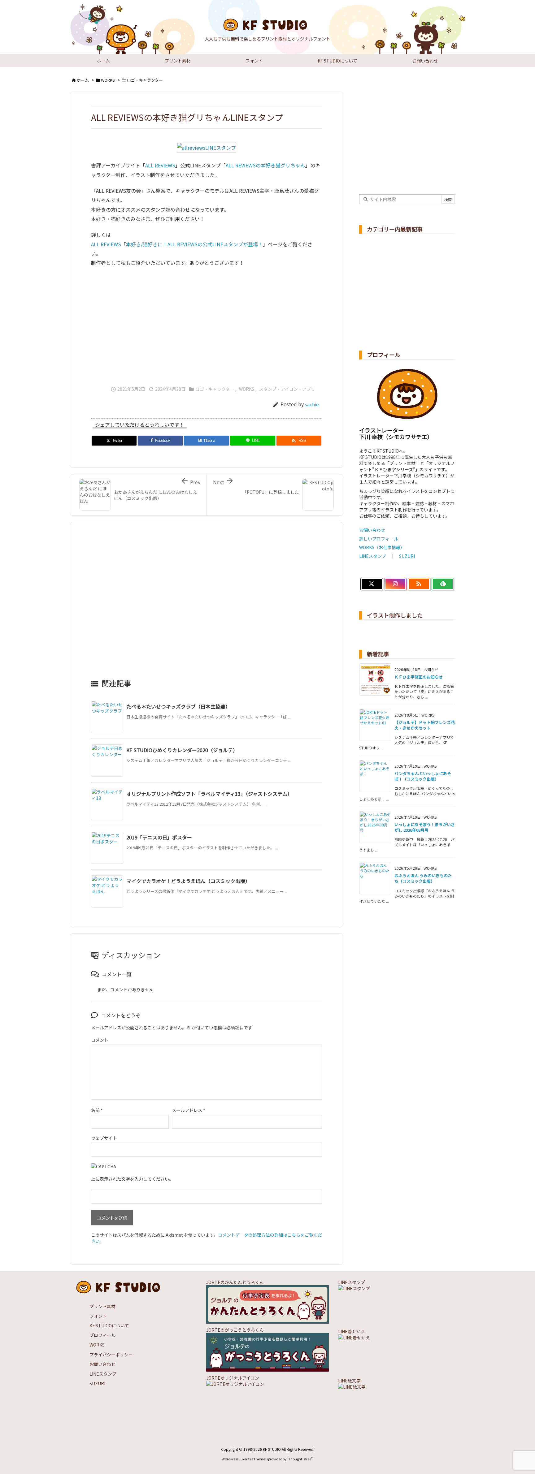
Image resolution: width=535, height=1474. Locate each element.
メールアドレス (188, 1110)
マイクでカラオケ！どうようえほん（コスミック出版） (188, 881)
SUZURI (407, 556)
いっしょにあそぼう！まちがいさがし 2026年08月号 (424, 827)
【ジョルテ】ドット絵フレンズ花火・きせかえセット (424, 725)
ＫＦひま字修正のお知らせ (418, 677)
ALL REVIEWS (160, 165)
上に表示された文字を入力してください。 (132, 1179)
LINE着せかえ (351, 1331)
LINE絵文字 (349, 1380)
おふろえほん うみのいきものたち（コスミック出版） (423, 878)
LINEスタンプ (372, 556)
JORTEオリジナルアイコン (232, 1378)
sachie (312, 404)
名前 (97, 1110)
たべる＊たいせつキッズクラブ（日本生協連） (178, 706)
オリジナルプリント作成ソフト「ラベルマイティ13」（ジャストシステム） (209, 793)
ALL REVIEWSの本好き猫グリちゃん (265, 165)
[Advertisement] (206, 323)
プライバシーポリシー (111, 1354)
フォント (98, 1316)
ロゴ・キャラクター (145, 80)
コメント (99, 1040)
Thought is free (299, 1458)
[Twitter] (372, 584)
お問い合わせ (372, 530)
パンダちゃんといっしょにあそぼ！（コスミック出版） (422, 776)
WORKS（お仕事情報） (382, 547)
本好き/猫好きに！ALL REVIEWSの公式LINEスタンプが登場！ (194, 244)
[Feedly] (443, 584)
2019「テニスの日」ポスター (159, 837)
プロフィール (102, 1335)
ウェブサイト (104, 1138)
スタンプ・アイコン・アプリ (287, 389)
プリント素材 (102, 1306)
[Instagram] (396, 584)
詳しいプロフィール (378, 539)
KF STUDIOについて (109, 1325)
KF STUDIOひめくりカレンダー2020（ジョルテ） (182, 750)
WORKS (108, 80)
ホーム (83, 80)
